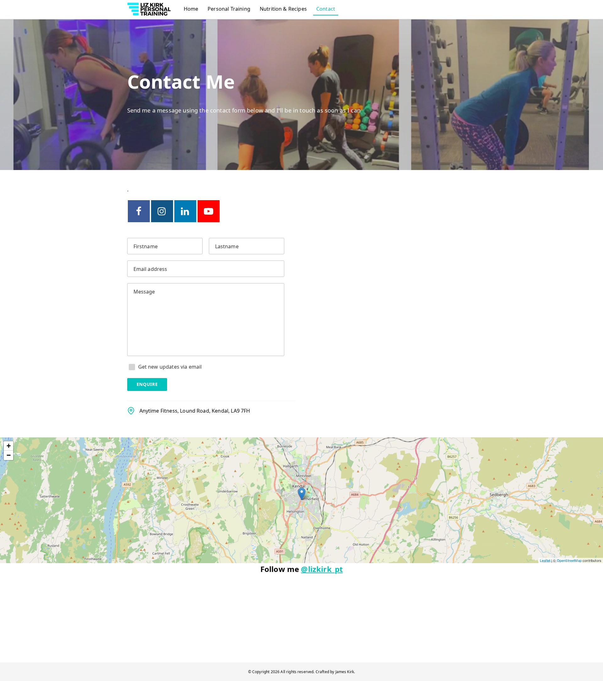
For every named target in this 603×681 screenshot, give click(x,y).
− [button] (9, 455)
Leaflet (545, 560)
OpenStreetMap (569, 560)
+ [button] (9, 446)
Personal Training (229, 8)
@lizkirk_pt (322, 569)
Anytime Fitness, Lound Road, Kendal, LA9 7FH (194, 410)
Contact (325, 8)
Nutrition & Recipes (283, 8)
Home (191, 8)
